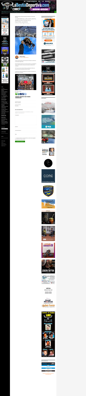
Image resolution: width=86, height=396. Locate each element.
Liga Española (3, 110)
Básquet (5, 96)
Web (16, 134)
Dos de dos (18, 105)
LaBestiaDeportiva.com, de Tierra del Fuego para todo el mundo (13, 11)
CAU (7, 96)
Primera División (3, 119)
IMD (7, 109)
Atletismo (2, 90)
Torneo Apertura (3, 123)
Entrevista (29, 16)
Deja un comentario (27, 23)
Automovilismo (4, 91)
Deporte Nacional (24, 16)
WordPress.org (3, 145)
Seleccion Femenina (18, 97)
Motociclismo (3, 113)
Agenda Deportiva (4, 89)
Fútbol (3, 105)
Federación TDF (3, 101)
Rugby (6, 119)
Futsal (2, 102)
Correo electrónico (18, 130)
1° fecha (2, 88)
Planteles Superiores (3, 118)
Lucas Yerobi (3, 112)
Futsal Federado (6, 103)
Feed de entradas (3, 143)
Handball (2, 107)
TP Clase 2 (6, 123)
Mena (25, 96)
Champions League (3, 97)
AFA (3, 88)
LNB (8, 111)
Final (6, 101)
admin (21, 23)
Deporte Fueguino (18, 16)
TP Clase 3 (2, 124)
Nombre (16, 126)
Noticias (29, 96)
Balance (2, 96)
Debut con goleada (18, 102)
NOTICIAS (16, 17)
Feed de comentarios (3, 144)
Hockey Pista (33, 16)
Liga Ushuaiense (4, 111)
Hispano (5, 107)
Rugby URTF (3, 120)
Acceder (2, 142)
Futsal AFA (5, 102)
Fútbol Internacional (4, 106)
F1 (5, 100)
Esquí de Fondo (3, 100)
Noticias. (3, 117)
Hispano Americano (3, 108)
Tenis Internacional (4, 122)
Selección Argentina (4, 121)
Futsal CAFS (2, 103)
